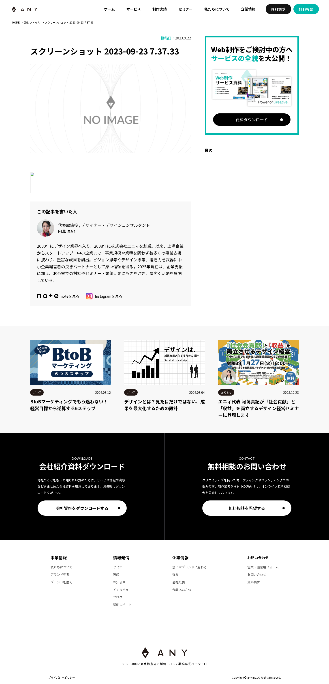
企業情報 (248, 9)
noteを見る (70, 296)
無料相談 (306, 9)
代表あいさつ (181, 590)
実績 (116, 574)
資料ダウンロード (252, 119)
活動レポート (122, 605)
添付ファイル (32, 22)
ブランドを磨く (62, 582)
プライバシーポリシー (61, 677)
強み (175, 574)
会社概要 (178, 582)
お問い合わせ (258, 557)
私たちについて (216, 9)
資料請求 (278, 9)
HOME (16, 22)
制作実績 (159, 9)
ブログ (117, 597)
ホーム (109, 9)
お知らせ (119, 582)
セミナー (185, 9)
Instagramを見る (108, 296)
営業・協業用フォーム (263, 567)
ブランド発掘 (60, 574)
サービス (133, 9)
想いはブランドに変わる (189, 567)
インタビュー (122, 590)
